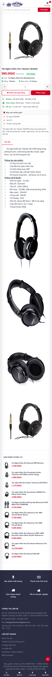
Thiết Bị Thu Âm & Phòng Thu (13, 642)
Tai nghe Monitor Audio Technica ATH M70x (30, 483)
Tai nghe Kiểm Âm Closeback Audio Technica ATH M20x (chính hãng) (26, 473)
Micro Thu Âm (7, 638)
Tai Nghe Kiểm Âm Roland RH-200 (25, 554)
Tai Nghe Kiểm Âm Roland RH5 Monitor (28, 463)
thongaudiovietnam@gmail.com (18, 622)
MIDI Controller (7, 655)
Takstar (12, 81)
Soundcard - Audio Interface (12, 652)
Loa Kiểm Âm (7, 648)
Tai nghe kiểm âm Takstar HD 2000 (21, 149)
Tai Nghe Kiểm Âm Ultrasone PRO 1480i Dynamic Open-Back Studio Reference (28, 534)
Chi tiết (7, 142)
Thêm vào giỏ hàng (17, 93)
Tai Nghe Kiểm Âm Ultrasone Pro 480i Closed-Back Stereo (27, 514)
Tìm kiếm (44, 10)
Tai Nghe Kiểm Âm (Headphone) (21, 78)
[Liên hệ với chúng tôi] (47, 659)
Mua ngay (41, 93)
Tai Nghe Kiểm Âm (9, 645)
